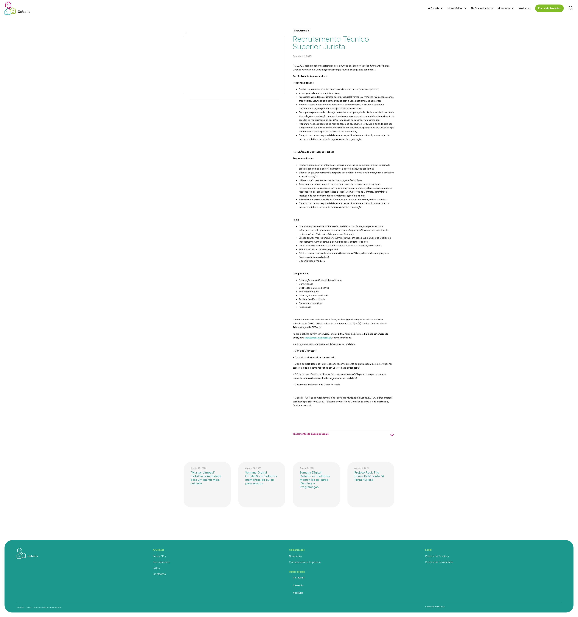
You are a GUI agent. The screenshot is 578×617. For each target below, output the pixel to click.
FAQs (156, 568)
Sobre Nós (159, 556)
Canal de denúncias (435, 607)
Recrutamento (161, 562)
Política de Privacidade (439, 562)
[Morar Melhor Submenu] (465, 8)
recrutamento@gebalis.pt (318, 337)
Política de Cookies (437, 556)
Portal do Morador (549, 8)
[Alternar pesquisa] (570, 8)
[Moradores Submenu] (513, 8)
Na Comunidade (480, 8)
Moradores (504, 8)
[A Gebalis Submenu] (442, 8)
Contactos (159, 574)
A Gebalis (433, 8)
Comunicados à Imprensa (305, 562)
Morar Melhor (455, 8)
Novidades (525, 8)
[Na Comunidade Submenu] (492, 8)
